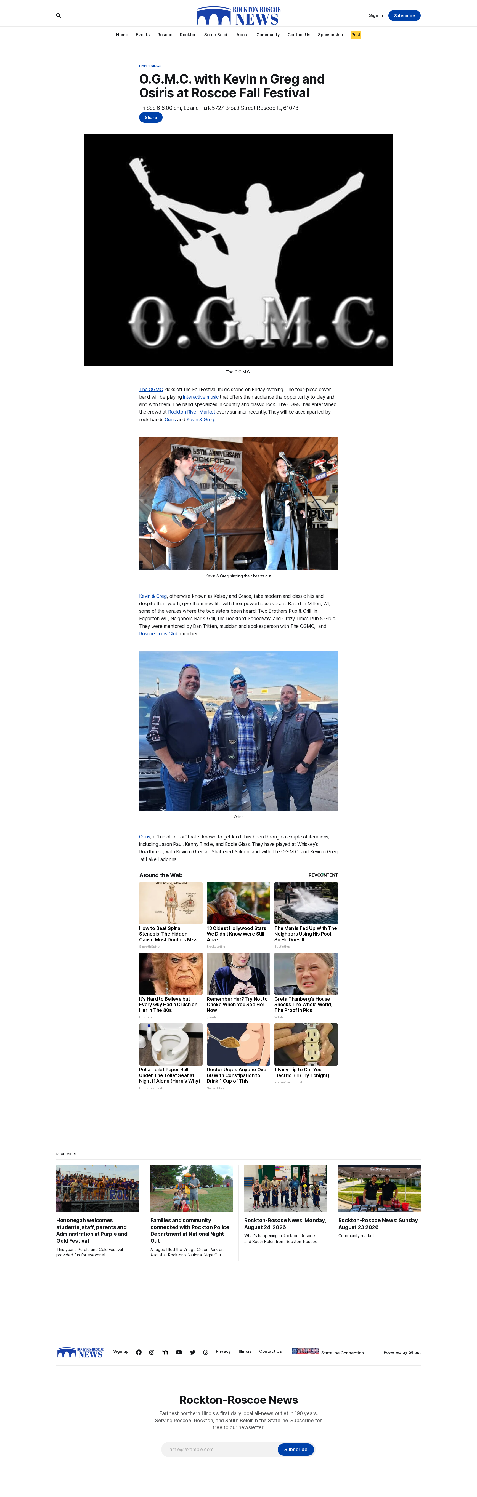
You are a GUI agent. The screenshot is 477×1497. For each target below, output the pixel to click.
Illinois (245, 1351)
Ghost (415, 1352)
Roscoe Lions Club (159, 633)
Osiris (171, 419)
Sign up (120, 1351)
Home (122, 34)
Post (355, 34)
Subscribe (404, 15)
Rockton (188, 34)
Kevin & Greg (200, 419)
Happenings (150, 65)
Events (143, 34)
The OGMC (151, 389)
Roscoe (164, 34)
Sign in (376, 15)
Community (268, 34)
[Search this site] (58, 15)
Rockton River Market (191, 412)
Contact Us (299, 34)
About (243, 34)
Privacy (223, 1351)
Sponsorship (330, 34)
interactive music (200, 397)
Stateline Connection (342, 1352)
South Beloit (216, 34)
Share (151, 117)
